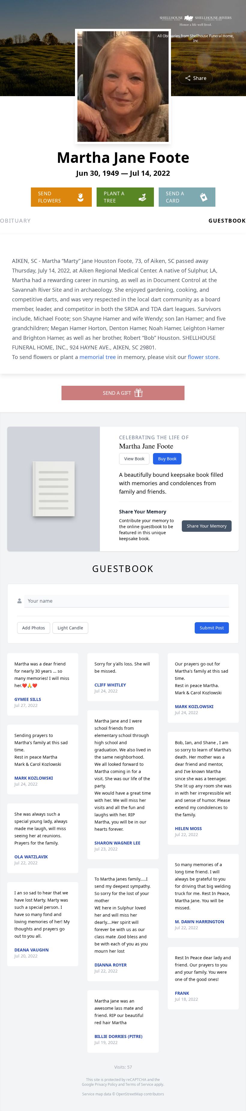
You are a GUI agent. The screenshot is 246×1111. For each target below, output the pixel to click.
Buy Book (167, 458)
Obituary (15, 220)
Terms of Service (139, 1084)
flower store (203, 357)
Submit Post (212, 628)
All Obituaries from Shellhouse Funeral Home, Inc (196, 38)
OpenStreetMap (129, 1094)
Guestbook (227, 220)
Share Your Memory (206, 526)
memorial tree (98, 357)
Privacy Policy (106, 1084)
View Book (134, 458)
